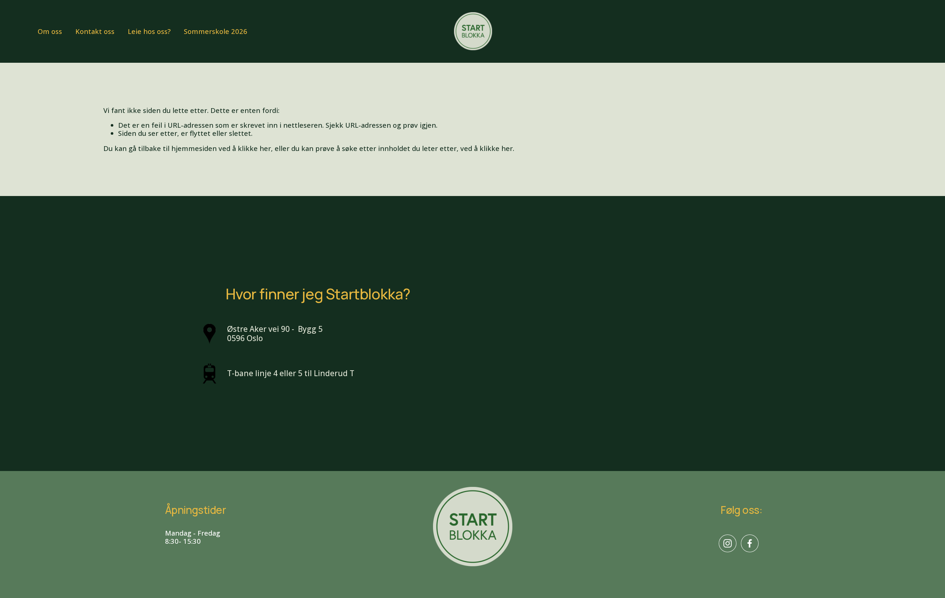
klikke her (254, 148)
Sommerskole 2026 (215, 31)
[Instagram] (727, 543)
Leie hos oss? (149, 31)
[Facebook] (750, 543)
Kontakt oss (94, 31)
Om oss (50, 31)
